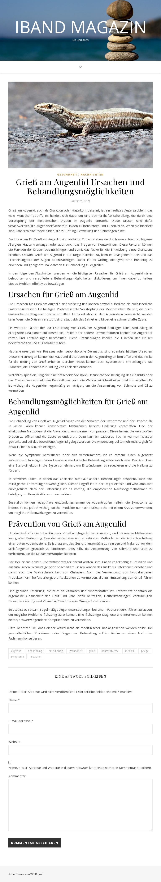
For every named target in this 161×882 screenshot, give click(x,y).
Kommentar (17, 776)
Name (13, 700)
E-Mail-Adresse (20, 721)
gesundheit (75, 651)
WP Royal (36, 874)
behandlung (35, 651)
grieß (92, 651)
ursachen (35, 656)
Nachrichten (92, 174)
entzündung (56, 651)
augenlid (16, 651)
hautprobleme (110, 651)
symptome (17, 656)
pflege (145, 651)
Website (14, 742)
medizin (130, 651)
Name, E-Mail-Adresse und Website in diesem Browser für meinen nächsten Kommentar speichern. (80, 767)
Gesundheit (67, 174)
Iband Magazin (81, 26)
